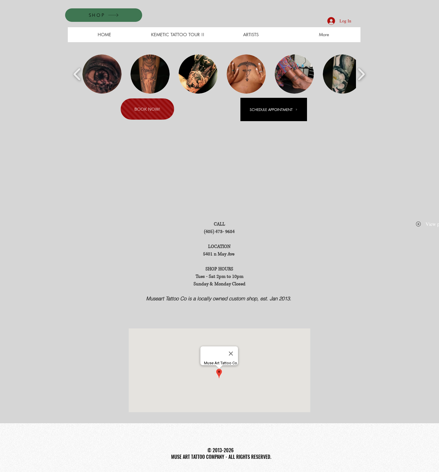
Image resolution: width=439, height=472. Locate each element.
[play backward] (77, 74)
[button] (102, 74)
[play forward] (361, 74)
